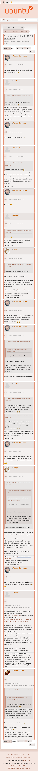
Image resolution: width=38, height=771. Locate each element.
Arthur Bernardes (20, 56)
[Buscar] (25, 20)
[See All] (5, 28)
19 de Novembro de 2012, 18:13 (16, 476)
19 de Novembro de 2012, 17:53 (16, 224)
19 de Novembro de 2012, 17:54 (16, 310)
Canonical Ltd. (22, 765)
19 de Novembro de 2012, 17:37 (16, 89)
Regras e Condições (16, 757)
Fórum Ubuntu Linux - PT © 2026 (19, 754)
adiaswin (16, 80)
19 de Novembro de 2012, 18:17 (16, 577)
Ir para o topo (7, 741)
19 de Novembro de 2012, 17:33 (16, 64)
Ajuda (8, 757)
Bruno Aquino (18, 671)
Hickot (15, 593)
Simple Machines (25, 768)
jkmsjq (15, 249)
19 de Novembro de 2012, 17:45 (16, 132)
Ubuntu (13, 765)
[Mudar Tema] (12, 2)
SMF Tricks (26, 760)
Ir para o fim (7, 48)
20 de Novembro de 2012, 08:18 (12, 683)
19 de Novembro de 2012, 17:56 (16, 335)
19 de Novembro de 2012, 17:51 (16, 199)
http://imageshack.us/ (14, 615)
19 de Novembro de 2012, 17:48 (16, 156)
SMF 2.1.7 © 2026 (13, 768)
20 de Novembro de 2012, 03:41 (12, 605)
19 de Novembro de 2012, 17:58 (16, 392)
